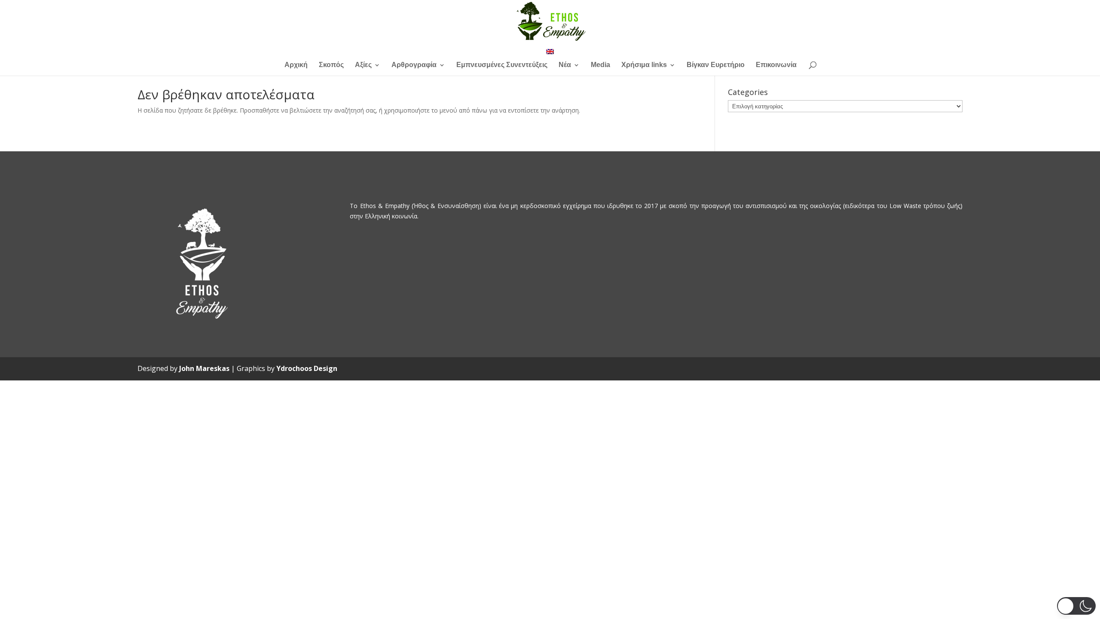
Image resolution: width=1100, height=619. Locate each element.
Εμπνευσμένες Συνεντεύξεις (501, 65)
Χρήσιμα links (644, 65)
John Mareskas (204, 368)
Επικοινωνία (776, 65)
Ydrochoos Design (306, 368)
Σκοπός (331, 65)
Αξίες (363, 65)
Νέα (565, 65)
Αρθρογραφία (414, 65)
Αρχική (296, 65)
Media (600, 65)
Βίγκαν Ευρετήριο (716, 65)
